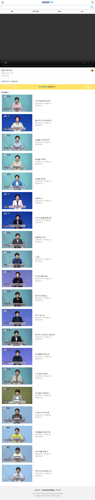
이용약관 (37, 490)
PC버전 (58, 490)
